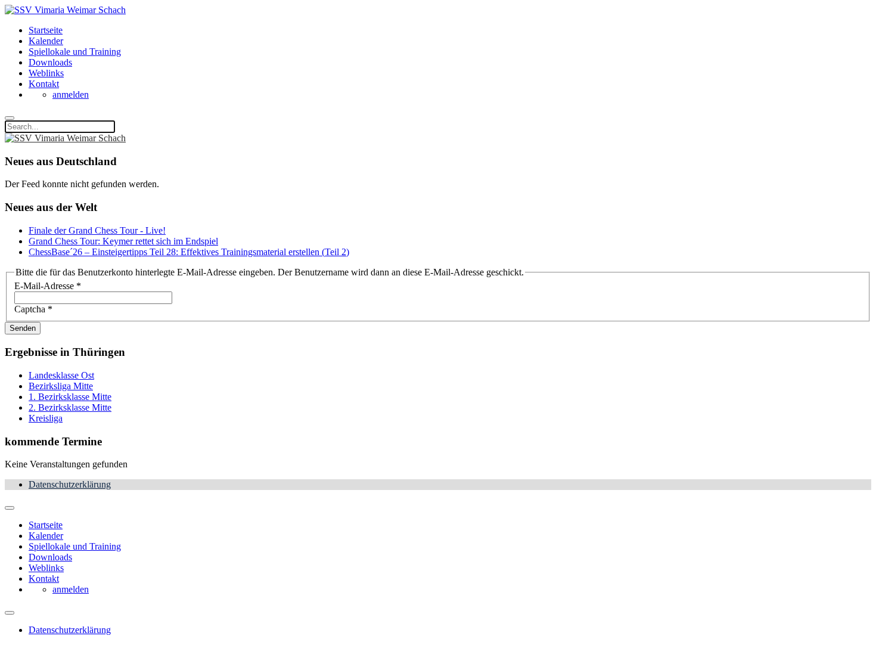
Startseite (46, 30)
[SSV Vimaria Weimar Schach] (65, 10)
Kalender (46, 41)
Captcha (33, 309)
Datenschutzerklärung (70, 484)
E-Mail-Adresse (47, 286)
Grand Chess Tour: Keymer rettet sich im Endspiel (123, 241)
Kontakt (44, 84)
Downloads (50, 62)
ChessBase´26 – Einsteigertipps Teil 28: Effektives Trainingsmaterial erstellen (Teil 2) (189, 252)
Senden (23, 328)
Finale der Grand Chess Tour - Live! (97, 230)
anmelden (70, 94)
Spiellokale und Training (75, 51)
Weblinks (46, 73)
